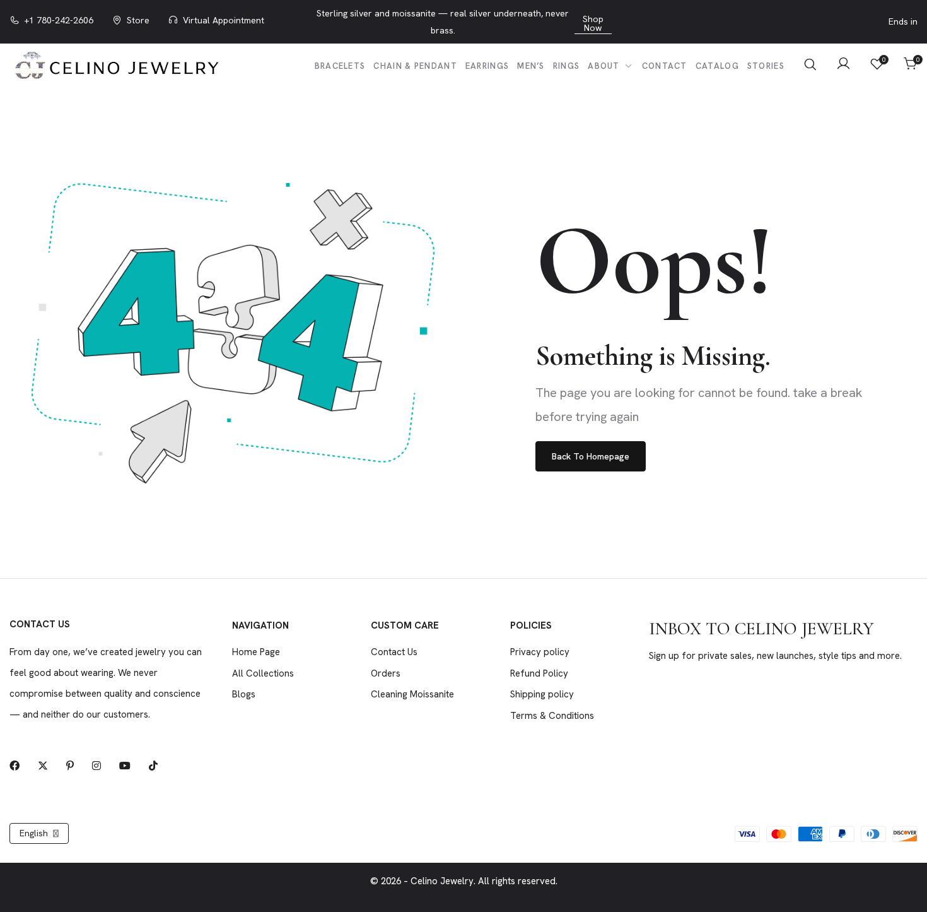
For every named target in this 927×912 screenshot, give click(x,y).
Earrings (487, 66)
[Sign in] (843, 65)
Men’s (531, 66)
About (605, 66)
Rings (566, 66)
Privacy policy (539, 652)
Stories (765, 66)
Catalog (717, 66)
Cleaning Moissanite (412, 694)
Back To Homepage (590, 456)
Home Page (256, 652)
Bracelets (340, 66)
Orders (385, 673)
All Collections (263, 673)
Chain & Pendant (415, 66)
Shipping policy (542, 694)
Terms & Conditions (552, 715)
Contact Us (394, 652)
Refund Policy (539, 673)
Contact (664, 66)
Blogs (243, 694)
